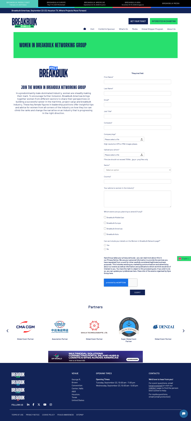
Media (134, 29)
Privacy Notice (112, 260)
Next (183, 330)
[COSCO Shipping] (59, 327)
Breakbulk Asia (112, 234)
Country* (107, 176)
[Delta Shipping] (128, 327)
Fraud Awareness (65, 415)
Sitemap (79, 415)
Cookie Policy (48, 415)
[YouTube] (44, 406)
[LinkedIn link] (28, 406)
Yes (108, 245)
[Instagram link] (51, 406)
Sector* (107, 165)
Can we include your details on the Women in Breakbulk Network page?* (132, 241)
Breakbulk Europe (114, 223)
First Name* (108, 77)
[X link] (39, 406)
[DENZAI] (163, 327)
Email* (106, 100)
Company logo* (110, 134)
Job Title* (108, 111)
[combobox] (184, 258)
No (108, 249)
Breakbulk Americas (115, 229)
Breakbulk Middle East (115, 217)
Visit (92, 29)
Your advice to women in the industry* (119, 188)
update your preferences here (124, 271)
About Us (171, 29)
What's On (123, 29)
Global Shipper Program (152, 29)
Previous (7, 330)
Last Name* (108, 88)
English (185, 259)
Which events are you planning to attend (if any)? (123, 211)
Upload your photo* (111, 150)
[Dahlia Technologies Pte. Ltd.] (94, 327)
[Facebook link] (33, 406)
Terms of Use (17, 415)
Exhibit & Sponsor (106, 29)
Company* (108, 123)
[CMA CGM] (25, 327)
